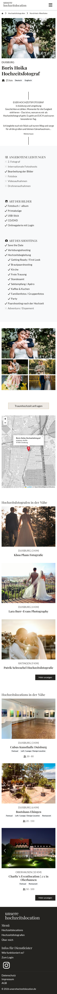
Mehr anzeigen (45, 677)
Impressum (8, 979)
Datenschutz (9, 975)
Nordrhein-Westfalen (38, 13)
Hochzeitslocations (12, 930)
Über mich (7, 939)
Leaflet (29, 487)
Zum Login (8, 957)
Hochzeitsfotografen (16, 13)
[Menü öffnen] (50, 5)
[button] (28, 343)
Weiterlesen (29, 134)
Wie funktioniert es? (13, 952)
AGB (4, 982)
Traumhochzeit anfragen (28, 405)
